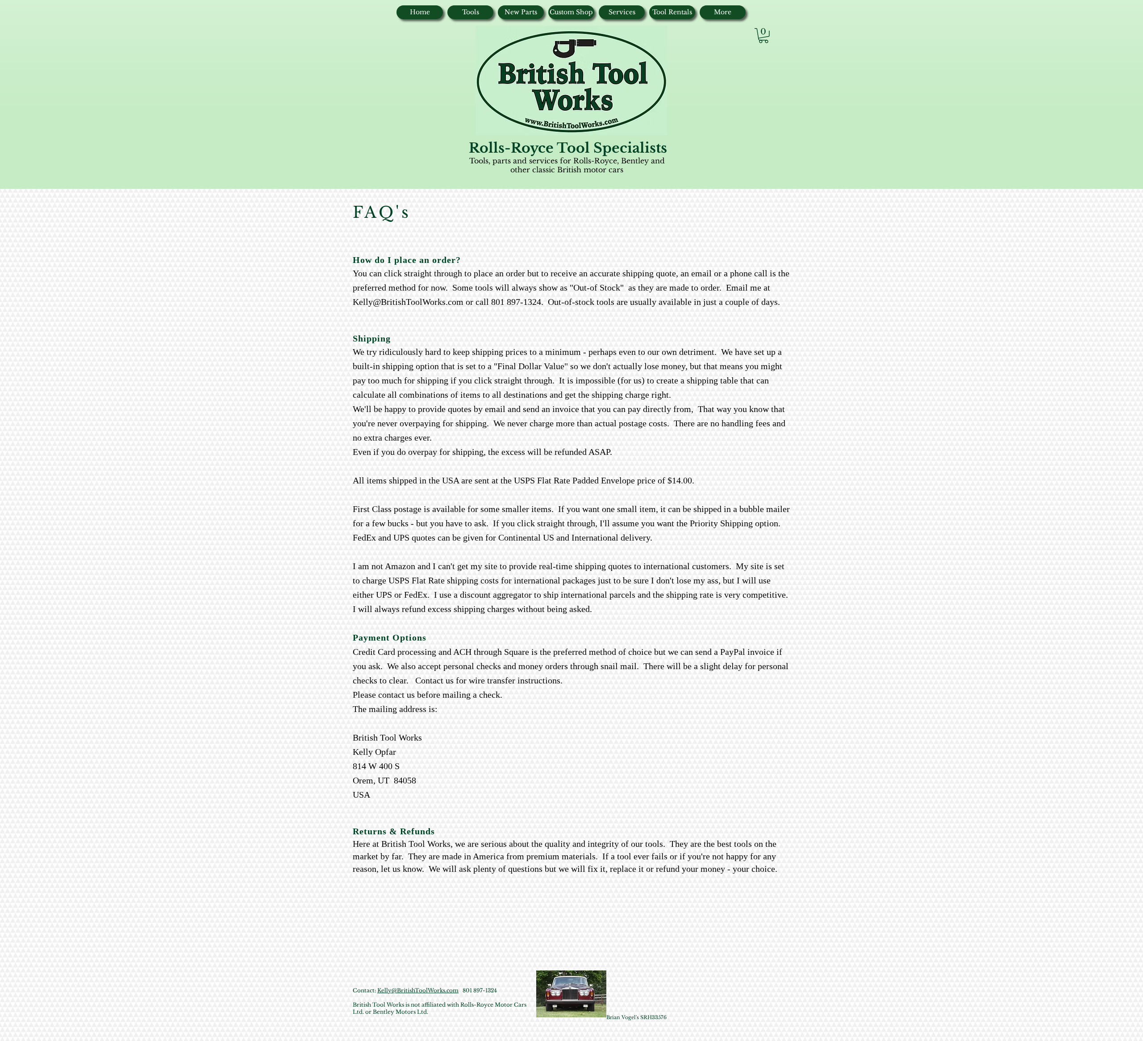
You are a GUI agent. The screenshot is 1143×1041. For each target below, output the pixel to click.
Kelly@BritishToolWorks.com (408, 302)
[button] (763, 35)
